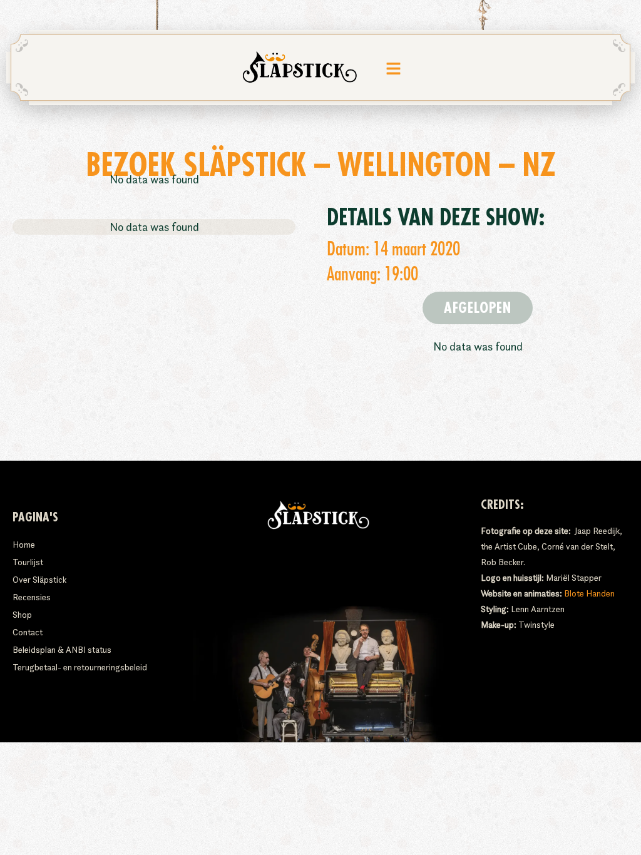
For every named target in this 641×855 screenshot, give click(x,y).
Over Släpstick (39, 579)
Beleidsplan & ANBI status (62, 649)
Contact (28, 632)
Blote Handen (589, 593)
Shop (22, 614)
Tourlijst (28, 562)
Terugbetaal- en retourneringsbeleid (80, 667)
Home (24, 544)
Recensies (32, 597)
